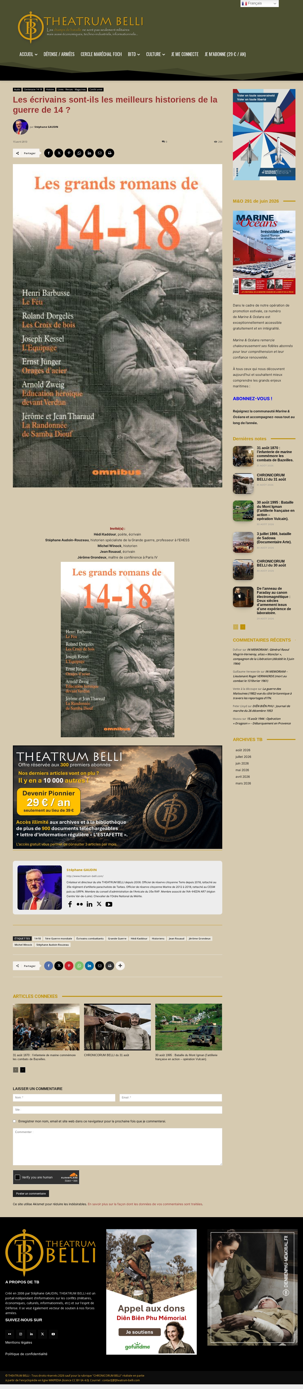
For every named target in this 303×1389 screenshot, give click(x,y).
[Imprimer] (109, 153)
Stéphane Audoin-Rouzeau (52, 944)
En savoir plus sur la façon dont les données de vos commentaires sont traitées (145, 1204)
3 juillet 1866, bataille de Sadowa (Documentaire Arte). (274, 538)
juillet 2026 (243, 757)
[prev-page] (15, 1070)
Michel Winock (23, 944)
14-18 (37, 938)
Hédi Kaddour (139, 938)
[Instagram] (20, 1334)
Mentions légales (18, 1342)
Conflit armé (95, 89)
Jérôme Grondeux (200, 938)
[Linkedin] (89, 153)
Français (254, 3)
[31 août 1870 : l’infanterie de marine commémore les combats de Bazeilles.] (46, 1027)
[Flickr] (79, 904)
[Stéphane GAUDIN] (21, 127)
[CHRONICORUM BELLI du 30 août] (243, 569)
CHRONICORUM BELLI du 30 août (271, 563)
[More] (120, 965)
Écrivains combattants (90, 938)
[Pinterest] (69, 153)
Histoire (50, 89)
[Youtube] (109, 904)
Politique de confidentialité (26, 1354)
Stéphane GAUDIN (46, 126)
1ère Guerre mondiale (58, 938)
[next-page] (23, 1070)
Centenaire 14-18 (33, 89)
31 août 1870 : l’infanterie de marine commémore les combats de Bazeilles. (275, 454)
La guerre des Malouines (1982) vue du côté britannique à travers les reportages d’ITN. (262, 693)
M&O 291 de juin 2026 (256, 201)
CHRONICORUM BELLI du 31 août (106, 1055)
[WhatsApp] (79, 153)
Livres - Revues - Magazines (72, 89)
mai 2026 (242, 770)
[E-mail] (99, 153)
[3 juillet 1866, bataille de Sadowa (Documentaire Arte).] (243, 542)
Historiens (158, 938)
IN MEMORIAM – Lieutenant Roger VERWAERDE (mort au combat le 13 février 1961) (260, 676)
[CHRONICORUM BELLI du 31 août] (117, 1027)
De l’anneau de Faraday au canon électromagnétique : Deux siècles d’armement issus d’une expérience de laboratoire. (274, 601)
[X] (58, 153)
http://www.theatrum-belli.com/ (85, 876)
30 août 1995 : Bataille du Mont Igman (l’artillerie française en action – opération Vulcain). (276, 511)
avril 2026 (243, 776)
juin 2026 (242, 763)
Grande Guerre (117, 938)
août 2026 (243, 750)
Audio (17, 89)
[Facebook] (48, 153)
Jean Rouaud (176, 938)
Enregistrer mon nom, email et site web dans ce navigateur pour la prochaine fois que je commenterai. (92, 1121)
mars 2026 (243, 783)
